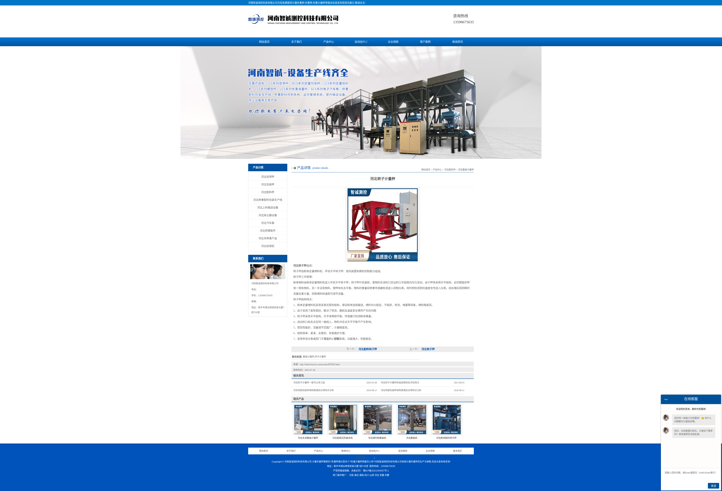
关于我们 (296, 41)
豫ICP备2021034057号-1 (376, 470)
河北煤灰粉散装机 (377, 438)
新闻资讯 (457, 41)
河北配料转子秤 (367, 349)
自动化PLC (361, 41)
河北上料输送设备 (267, 207)
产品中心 (328, 41)
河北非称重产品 (268, 238)
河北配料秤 (267, 192)
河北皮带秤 (267, 176)
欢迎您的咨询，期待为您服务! (691, 409)
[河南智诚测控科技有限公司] (293, 24)
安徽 (382, 475)
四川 (366, 475)
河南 (351, 475)
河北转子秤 (428, 349)
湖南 (361, 475)
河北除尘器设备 (268, 215)
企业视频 (393, 41)
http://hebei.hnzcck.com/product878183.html (320, 364)
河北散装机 (411, 438)
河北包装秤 (267, 184)
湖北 (356, 475)
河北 (377, 475)
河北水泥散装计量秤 (308, 438)
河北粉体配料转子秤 (446, 438)
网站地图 (360, 457)
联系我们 (457, 451)
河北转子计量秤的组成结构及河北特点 (400, 382)
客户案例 (425, 41)
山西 (371, 475)
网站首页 (264, 41)
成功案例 (402, 451)
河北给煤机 (267, 245)
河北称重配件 (268, 230)
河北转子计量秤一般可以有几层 (309, 382)
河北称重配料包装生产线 (267, 199)
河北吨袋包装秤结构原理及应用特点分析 (313, 390)
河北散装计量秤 (466, 169)
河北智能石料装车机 (342, 438)
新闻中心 (345, 451)
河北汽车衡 (267, 222)
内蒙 (387, 475)
